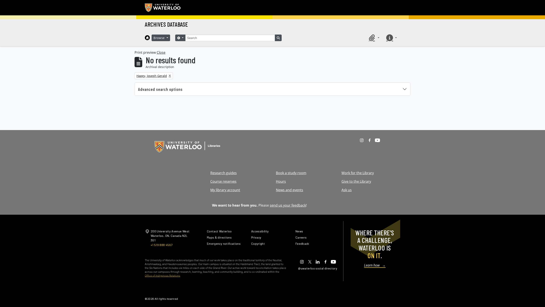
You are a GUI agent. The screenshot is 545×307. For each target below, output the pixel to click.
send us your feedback (288, 205)
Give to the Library (356, 181)
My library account (225, 190)
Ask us (346, 190)
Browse (159, 38)
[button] (373, 38)
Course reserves (223, 181)
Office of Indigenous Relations (162, 275)
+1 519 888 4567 (161, 245)
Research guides (223, 173)
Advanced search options (160, 89)
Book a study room (291, 173)
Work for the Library (357, 173)
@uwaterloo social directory (317, 268)
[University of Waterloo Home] (163, 7)
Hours (281, 181)
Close (161, 52)
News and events (289, 190)
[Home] (147, 37)
